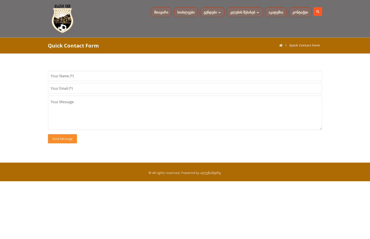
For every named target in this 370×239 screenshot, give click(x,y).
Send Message (62, 139)
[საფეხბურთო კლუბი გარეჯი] (62, 18)
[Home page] (281, 45)
